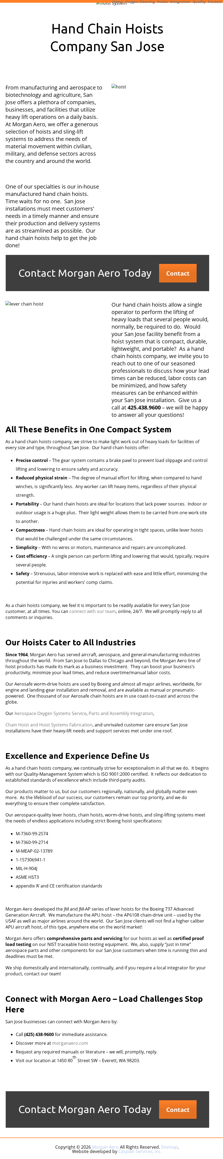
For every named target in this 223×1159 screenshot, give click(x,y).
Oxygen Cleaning (140, 1)
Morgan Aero (105, 1147)
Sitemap (169, 1147)
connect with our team (92, 611)
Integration (180, 1)
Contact (215, 1)
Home (117, 1)
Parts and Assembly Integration (121, 713)
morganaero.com (70, 1043)
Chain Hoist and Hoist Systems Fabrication (48, 725)
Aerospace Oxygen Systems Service (50, 713)
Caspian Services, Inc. (140, 1151)
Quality (199, 1)
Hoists (162, 1)
